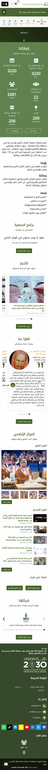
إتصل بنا (15, 131)
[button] (5, 29)
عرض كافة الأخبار (24, 326)
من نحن (17, 686)
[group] (24, 470)
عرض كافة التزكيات (24, 421)
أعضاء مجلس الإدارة (37, 686)
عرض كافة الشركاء (24, 637)
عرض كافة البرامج (24, 250)
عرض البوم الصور (33, 588)
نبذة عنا (33, 131)
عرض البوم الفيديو (14, 588)
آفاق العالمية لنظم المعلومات (19, 767)
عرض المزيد (7, 502)
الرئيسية (41, 690)
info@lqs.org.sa (35, 711)
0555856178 (36, 705)
